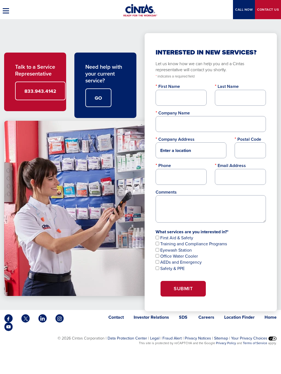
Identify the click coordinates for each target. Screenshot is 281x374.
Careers (206, 317)
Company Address (176, 139)
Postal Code (249, 139)
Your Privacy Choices (249, 338)
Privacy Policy (226, 343)
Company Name (174, 113)
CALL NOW (244, 9)
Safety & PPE (172, 268)
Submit (183, 288)
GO (98, 98)
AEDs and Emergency (180, 262)
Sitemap (221, 338)
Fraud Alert (172, 338)
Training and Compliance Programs (193, 244)
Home (271, 317)
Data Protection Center (127, 338)
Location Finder (239, 317)
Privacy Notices (198, 338)
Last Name (228, 86)
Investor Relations (151, 317)
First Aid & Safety (176, 238)
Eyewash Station (175, 250)
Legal (154, 338)
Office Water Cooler (178, 256)
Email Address (232, 165)
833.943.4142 (40, 91)
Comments (166, 192)
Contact (268, 9)
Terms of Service (255, 343)
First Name (169, 86)
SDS (184, 317)
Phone (164, 165)
